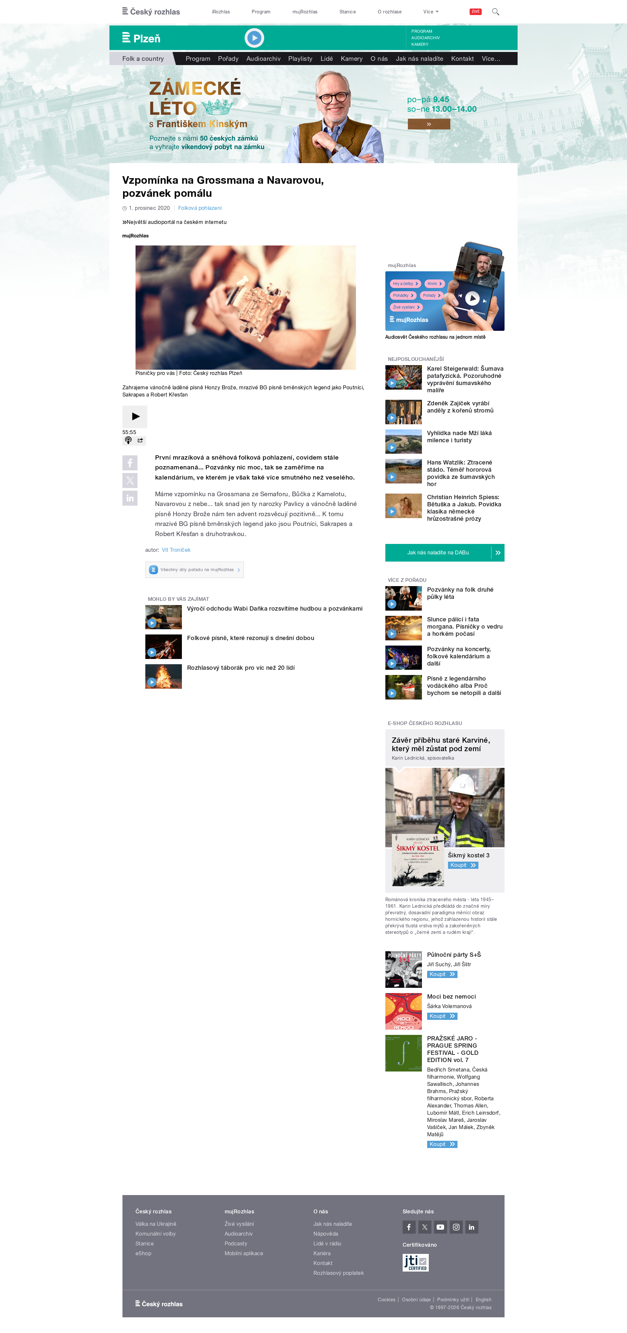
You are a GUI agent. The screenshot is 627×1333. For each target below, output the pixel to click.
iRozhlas (221, 11)
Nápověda (326, 1234)
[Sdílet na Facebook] (129, 462)
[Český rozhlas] (151, 12)
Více (491, 58)
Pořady (228, 58)
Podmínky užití (453, 1299)
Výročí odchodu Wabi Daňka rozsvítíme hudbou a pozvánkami (275, 608)
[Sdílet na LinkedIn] (129, 498)
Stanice (348, 11)
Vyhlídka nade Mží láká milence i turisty (459, 437)
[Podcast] (128, 441)
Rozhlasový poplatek (339, 1273)
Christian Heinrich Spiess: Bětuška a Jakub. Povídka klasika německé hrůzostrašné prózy (464, 508)
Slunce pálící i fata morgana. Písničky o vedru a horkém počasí (465, 626)
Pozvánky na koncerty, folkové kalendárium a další (459, 656)
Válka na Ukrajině (156, 1224)
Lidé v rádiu (328, 1243)
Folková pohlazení (200, 208)
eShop (143, 1253)
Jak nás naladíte (419, 58)
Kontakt (462, 58)
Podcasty (236, 1243)
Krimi (432, 283)
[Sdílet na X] (129, 480)
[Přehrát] (134, 417)
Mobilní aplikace (244, 1253)
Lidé (327, 58)
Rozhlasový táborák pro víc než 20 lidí (241, 667)
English (483, 1299)
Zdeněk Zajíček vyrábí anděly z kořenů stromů (460, 407)
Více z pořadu (407, 580)
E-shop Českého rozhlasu (425, 723)
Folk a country (143, 58)
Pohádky (401, 295)
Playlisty (300, 58)
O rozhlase (390, 11)
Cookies (386, 1299)
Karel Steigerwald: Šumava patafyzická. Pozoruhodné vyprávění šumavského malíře (465, 379)
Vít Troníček (176, 550)
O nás (379, 58)
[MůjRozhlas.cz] (135, 236)
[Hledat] (496, 12)
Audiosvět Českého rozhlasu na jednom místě (435, 337)
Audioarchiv (425, 38)
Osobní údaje (416, 1299)
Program (261, 11)
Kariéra (322, 1253)
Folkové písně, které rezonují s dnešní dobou (250, 637)
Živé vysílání (404, 307)
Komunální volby (156, 1234)
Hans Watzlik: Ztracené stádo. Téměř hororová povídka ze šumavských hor (461, 473)
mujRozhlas (305, 11)
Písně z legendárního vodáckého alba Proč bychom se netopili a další (464, 685)
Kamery (419, 44)
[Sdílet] (140, 441)
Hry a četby (403, 283)
